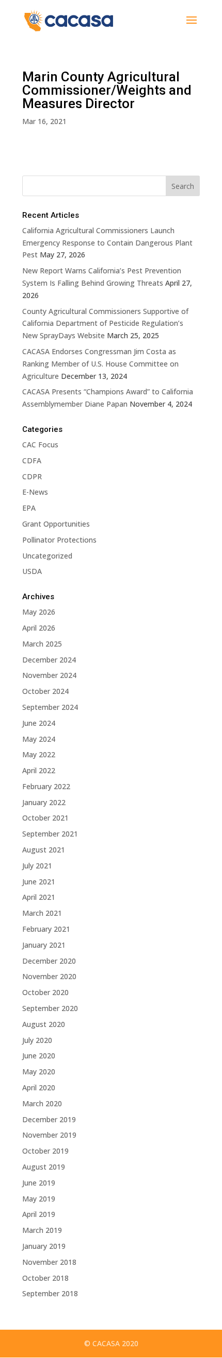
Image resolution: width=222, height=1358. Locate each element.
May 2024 (38, 739)
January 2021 (44, 945)
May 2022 (38, 754)
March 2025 (42, 644)
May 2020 (38, 1071)
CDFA (31, 460)
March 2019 (42, 1230)
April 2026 (38, 628)
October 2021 (45, 818)
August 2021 (43, 850)
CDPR (32, 476)
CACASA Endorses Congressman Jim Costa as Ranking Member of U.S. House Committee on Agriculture (100, 363)
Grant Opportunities (56, 524)
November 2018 (49, 1262)
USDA (32, 571)
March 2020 (42, 1103)
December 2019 (49, 1119)
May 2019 (38, 1199)
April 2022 (38, 770)
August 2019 (43, 1167)
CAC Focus (40, 444)
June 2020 (38, 1055)
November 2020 (49, 976)
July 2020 (37, 1040)
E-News (35, 492)
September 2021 (50, 834)
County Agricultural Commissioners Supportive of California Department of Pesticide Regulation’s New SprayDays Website (105, 323)
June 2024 (38, 723)
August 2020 (43, 1024)
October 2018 (45, 1278)
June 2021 (38, 881)
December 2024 (49, 660)
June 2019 (38, 1183)
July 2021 (37, 865)
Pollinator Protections (59, 540)
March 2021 (42, 913)
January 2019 (44, 1246)
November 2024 (49, 675)
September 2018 (50, 1293)
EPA (29, 508)
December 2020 (49, 961)
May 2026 (38, 612)
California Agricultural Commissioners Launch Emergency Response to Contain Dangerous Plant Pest (107, 242)
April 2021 (38, 897)
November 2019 (49, 1135)
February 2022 (46, 786)
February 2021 (46, 929)
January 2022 (44, 802)
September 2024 (50, 707)
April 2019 (38, 1214)
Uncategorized (47, 556)
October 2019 (45, 1151)
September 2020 (50, 1008)
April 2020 (38, 1087)
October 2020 (45, 992)
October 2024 (45, 691)
